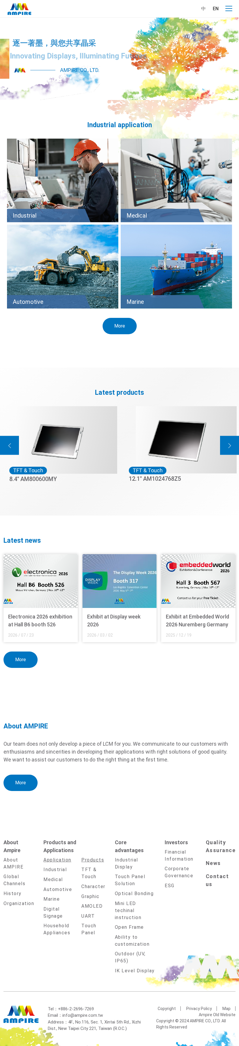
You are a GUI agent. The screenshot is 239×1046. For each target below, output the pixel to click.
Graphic (90, 896)
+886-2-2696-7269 (76, 1008)
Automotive (57, 889)
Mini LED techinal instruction (128, 910)
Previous (9, 445)
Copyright (167, 1008)
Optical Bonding (134, 893)
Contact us (217, 880)
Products (92, 860)
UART (88, 916)
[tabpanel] (119, 59)
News (213, 863)
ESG (170, 885)
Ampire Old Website (217, 1014)
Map (226, 1008)
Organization (18, 903)
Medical (53, 879)
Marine (51, 899)
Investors (176, 842)
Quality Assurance (221, 846)
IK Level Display (135, 970)
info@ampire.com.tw (82, 1015)
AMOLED (92, 906)
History (12, 893)
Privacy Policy (199, 1008)
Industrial (55, 869)
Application (57, 860)
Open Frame (129, 927)
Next (229, 445)
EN (216, 8)
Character (93, 886)
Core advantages (129, 846)
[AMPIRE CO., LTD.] (19, 8)
